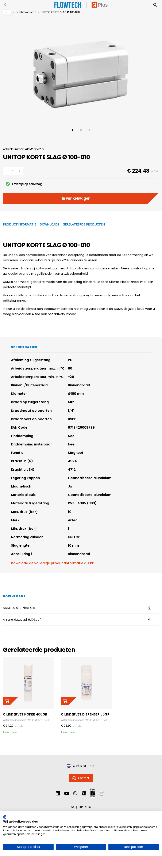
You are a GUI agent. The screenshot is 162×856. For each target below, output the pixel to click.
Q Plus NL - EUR (84, 765)
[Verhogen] (19, 171)
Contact (83, 778)
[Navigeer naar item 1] (72, 130)
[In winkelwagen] (10, 701)
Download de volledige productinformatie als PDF (53, 563)
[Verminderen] (6, 171)
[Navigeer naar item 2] (81, 130)
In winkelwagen (76, 198)
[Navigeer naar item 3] (89, 130)
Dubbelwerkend (26, 12)
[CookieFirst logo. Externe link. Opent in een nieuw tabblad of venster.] (4, 817)
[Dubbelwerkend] (5, 5)
